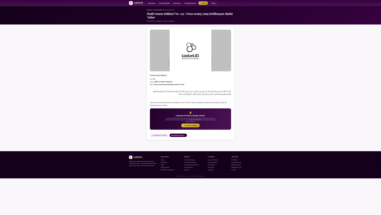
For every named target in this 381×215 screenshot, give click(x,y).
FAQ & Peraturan (236, 165)
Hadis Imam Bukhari (158, 75)
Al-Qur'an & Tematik (190, 162)
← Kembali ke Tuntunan (159, 135)
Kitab (162, 165)
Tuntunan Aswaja (189, 160)
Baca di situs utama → (178, 135)
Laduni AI (210, 170)
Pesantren (164, 162)
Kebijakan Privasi (236, 167)
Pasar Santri (211, 165)
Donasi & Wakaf (212, 162)
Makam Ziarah (165, 167)
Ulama (163, 160)
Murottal (187, 170)
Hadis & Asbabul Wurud (191, 165)
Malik (216, 102)
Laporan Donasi (236, 162)
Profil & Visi (234, 160)
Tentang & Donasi (190, 3)
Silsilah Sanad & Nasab (168, 170)
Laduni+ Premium (213, 160)
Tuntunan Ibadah (157, 10)
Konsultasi (211, 167)
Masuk (213, 3)
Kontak (233, 170)
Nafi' (222, 102)
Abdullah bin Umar (156, 105)
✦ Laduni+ (203, 3)
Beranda (149, 10)
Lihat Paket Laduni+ (190, 125)
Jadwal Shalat (188, 167)
